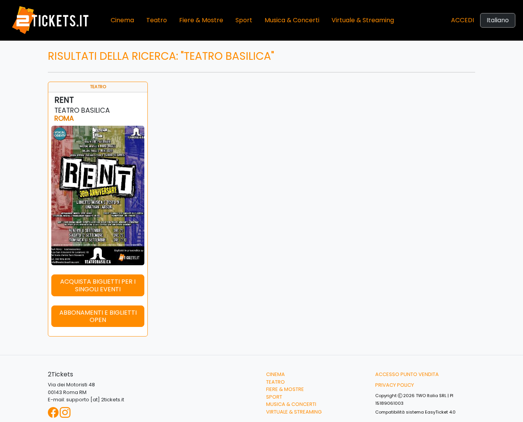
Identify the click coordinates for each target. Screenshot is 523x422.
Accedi (462, 20)
